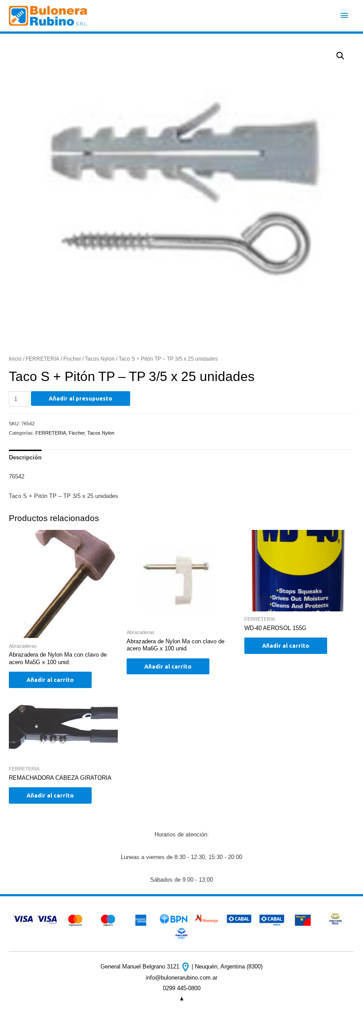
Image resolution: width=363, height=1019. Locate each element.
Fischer (72, 359)
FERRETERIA (42, 359)
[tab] (25, 458)
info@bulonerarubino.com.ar (181, 977)
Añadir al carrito (50, 680)
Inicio (15, 359)
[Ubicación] (186, 966)
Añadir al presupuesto (80, 398)
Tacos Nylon (100, 359)
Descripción (25, 457)
